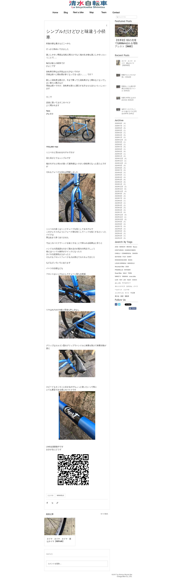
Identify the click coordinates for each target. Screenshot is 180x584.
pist (125, 280)
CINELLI (117, 253)
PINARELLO (119, 270)
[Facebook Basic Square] (116, 304)
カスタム (129, 286)
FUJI (124, 257)
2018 (116, 247)
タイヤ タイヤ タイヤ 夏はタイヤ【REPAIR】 (59, 540)
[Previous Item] (118, 30)
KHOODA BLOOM (121, 260)
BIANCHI (122, 247)
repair (129, 280)
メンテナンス (119, 293)
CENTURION (119, 250)
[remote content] (77, 470)
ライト (127, 293)
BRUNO (129, 247)
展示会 (117, 296)
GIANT (129, 257)
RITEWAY (127, 270)
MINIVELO (60, 495)
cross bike (132, 276)
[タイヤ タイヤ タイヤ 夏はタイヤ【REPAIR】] (59, 526)
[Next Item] (134, 30)
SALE (125, 273)
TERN (130, 273)
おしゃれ (118, 283)
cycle (116, 280)
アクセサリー (126, 283)
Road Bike (118, 273)
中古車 (133, 293)
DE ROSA (118, 257)
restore (134, 280)
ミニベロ (50, 495)
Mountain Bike (119, 266)
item (120, 280)
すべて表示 (104, 514)
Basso (135, 247)
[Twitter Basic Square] (119, 304)
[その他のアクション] (106, 25)
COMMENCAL (126, 253)
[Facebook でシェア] (47, 503)
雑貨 (122, 296)
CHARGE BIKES (130, 250)
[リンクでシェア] (57, 503)
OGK (127, 266)
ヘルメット (118, 289)
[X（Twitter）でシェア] (52, 503)
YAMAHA (125, 276)
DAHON (135, 253)
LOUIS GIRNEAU (120, 263)
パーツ (135, 286)
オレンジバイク (120, 286)
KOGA (130, 260)
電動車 (127, 296)
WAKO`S (118, 276)
